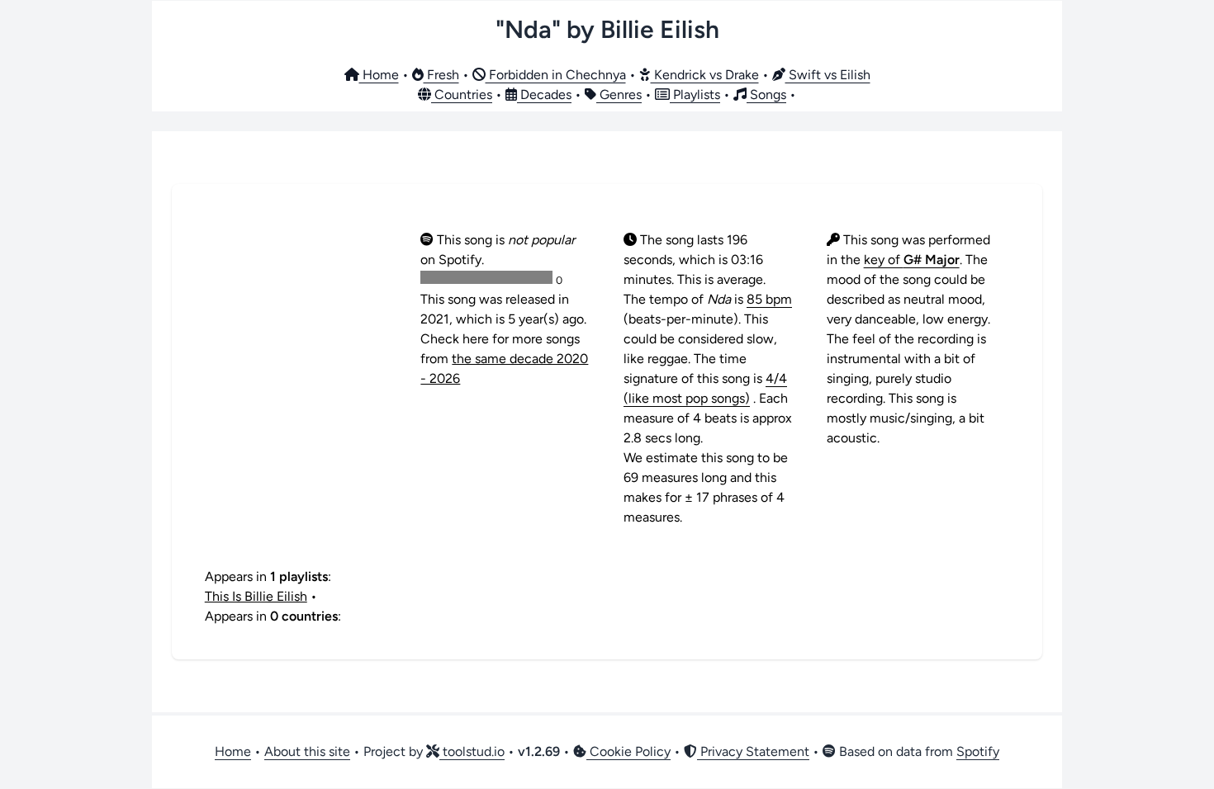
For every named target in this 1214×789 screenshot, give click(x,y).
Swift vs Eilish (827, 75)
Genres (619, 94)
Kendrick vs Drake (705, 75)
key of (912, 259)
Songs (766, 94)
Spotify (977, 751)
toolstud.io (472, 751)
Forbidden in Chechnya (556, 75)
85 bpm (769, 299)
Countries (461, 94)
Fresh (441, 75)
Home (379, 75)
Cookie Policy (628, 751)
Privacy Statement (753, 751)
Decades (544, 94)
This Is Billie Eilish (256, 596)
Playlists (695, 94)
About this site (307, 751)
